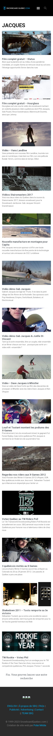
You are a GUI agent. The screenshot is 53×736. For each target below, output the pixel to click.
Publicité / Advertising (21, 709)
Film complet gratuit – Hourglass (20, 103)
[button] (38, 8)
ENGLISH (12, 706)
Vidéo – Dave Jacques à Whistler (20, 383)
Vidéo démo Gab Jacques (16, 289)
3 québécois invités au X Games (19, 566)
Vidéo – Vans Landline (14, 150)
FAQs (41, 706)
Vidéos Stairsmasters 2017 (17, 194)
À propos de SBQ (28, 706)
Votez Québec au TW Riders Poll (20, 519)
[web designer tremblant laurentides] (24, 697)
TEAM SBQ (27, 713)
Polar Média (40, 725)
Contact (39, 709)
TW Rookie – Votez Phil (15, 657)
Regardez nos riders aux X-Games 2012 (24, 474)
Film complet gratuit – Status (18, 59)
